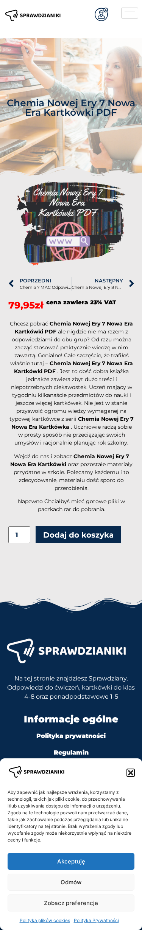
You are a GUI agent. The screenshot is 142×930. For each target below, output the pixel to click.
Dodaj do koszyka (78, 534)
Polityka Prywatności (96, 920)
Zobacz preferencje (71, 903)
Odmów (71, 882)
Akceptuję (71, 861)
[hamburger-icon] (129, 13)
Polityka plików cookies (45, 920)
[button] (130, 773)
